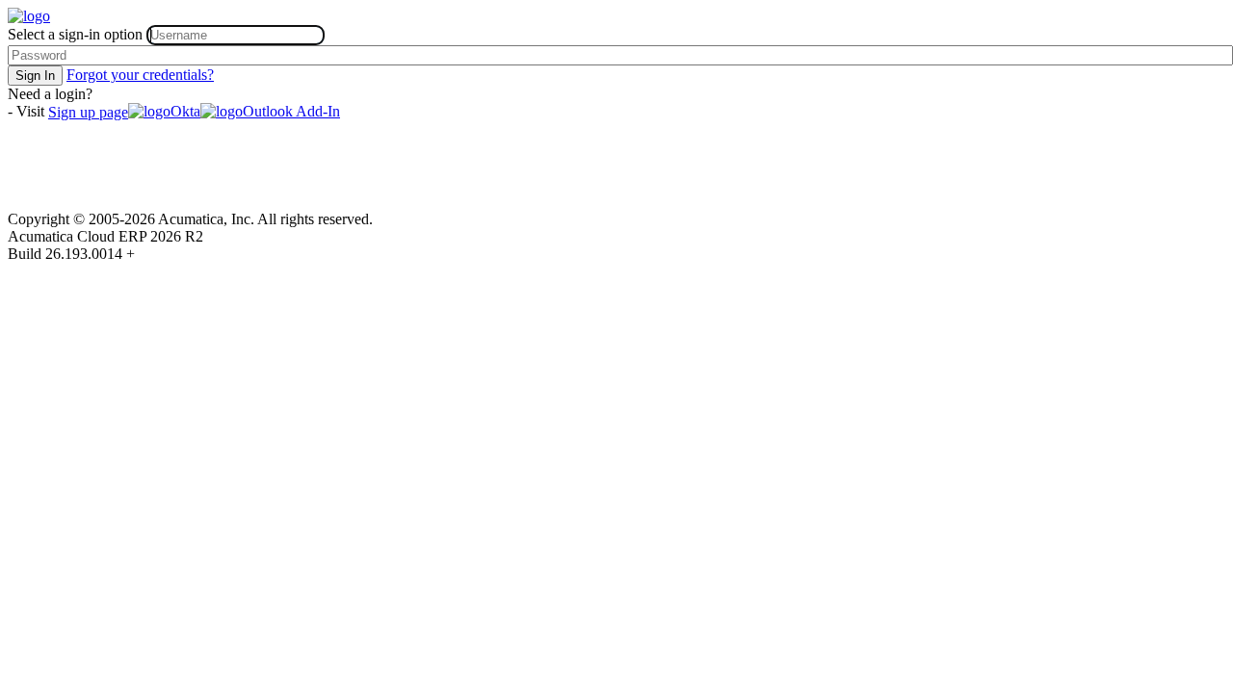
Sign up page (88, 112)
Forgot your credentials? (140, 74)
